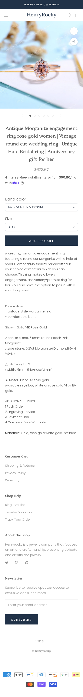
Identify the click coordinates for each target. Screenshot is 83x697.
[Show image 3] (39, 116)
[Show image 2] (35, 116)
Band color (15, 199)
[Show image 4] (44, 116)
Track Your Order (18, 519)
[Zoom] (74, 31)
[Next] (60, 115)
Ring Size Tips (15, 504)
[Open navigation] (6, 15)
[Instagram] (16, 562)
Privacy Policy (15, 473)
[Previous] (22, 115)
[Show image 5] (48, 116)
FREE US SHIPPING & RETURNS (42, 4)
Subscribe (21, 619)
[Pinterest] (26, 562)
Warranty (12, 480)
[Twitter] (6, 562)
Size (8, 218)
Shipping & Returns (20, 465)
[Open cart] (77, 15)
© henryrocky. (41, 650)
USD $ (40, 641)
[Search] (70, 15)
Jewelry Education (19, 512)
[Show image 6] (53, 116)
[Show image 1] (30, 116)
